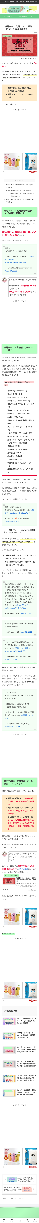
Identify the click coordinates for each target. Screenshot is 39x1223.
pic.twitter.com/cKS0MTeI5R (15, 651)
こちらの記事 (23, 869)
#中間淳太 (26, 648)
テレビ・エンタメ (9, 934)
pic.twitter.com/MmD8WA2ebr (15, 608)
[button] (35, 634)
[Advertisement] (19, 130)
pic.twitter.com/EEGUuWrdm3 (19, 513)
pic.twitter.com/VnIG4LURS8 (15, 262)
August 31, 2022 (27, 613)
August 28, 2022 (11, 271)
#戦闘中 (11, 259)
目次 (16, 180)
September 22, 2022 (12, 521)
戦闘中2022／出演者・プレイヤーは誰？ (19, 190)
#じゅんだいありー (23, 605)
